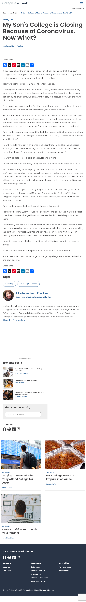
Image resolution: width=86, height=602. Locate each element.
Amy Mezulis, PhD (21, 396)
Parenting (9, 284)
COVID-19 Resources (28, 284)
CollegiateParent (21, 373)
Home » (6, 13)
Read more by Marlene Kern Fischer (33, 297)
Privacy (43, 590)
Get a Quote (35, 567)
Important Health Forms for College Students (29, 370)
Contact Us (7, 571)
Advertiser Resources (39, 578)
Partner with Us (65, 567)
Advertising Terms (38, 581)
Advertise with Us (38, 571)
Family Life (8, 19)
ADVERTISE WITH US (78, 8)
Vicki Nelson (19, 383)
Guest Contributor (9, 538)
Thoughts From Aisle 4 (14, 320)
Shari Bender (7, 487)
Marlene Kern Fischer (13, 46)
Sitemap (50, 590)
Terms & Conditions (31, 590)
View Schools (64, 571)
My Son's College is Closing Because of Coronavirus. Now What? (46, 13)
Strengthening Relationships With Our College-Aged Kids (29, 393)
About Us (6, 567)
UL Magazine (36, 574)
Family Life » (15, 13)
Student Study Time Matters (26, 381)
